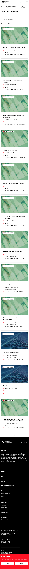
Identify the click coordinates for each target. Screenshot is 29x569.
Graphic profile (4, 512)
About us (3, 481)
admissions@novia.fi (6, 544)
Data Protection (5, 520)
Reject (7, 563)
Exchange (3, 510)
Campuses (3, 505)
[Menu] (27, 2)
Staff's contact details (6, 552)
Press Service (4, 507)
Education (3, 474)
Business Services (5, 479)
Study (2, 6)
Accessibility (4, 517)
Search (23, 2)
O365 (2, 496)
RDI (2, 476)
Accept (21, 563)
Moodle (3, 490)
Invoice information (5, 553)
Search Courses (23, 7)
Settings (14, 566)
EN (16, 2)
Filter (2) (5, 16)
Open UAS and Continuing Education (11, 7)
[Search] (2, 19)
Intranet (3, 488)
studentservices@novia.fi (7, 536)
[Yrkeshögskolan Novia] (5, 2)
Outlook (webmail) (5, 493)
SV (26, 442)
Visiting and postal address (7, 550)
